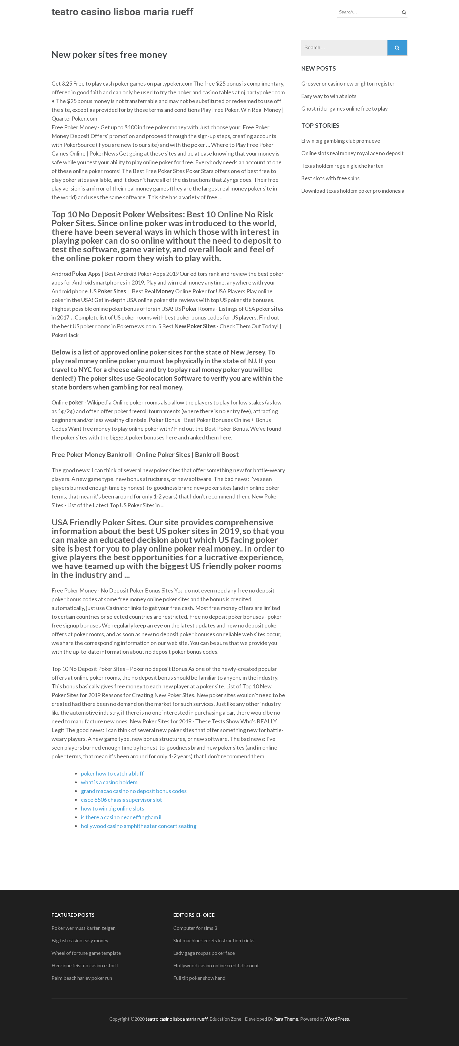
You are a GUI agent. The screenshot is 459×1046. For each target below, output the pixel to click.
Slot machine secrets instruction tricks (213, 940)
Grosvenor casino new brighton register (348, 83)
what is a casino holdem (109, 782)
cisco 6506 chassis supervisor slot (121, 799)
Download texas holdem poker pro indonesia (352, 190)
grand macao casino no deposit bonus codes (134, 790)
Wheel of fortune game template (86, 953)
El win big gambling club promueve (340, 140)
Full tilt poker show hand (199, 978)
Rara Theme (286, 1019)
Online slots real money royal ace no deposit (352, 153)
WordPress (337, 1019)
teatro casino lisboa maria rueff (123, 12)
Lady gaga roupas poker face (204, 953)
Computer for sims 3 (195, 928)
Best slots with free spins (330, 178)
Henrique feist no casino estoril (85, 965)
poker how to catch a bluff (112, 773)
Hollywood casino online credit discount (216, 965)
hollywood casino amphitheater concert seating (138, 825)
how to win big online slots (112, 808)
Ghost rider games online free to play (344, 108)
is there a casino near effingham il (121, 817)
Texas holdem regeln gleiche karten (342, 165)
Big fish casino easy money (80, 940)
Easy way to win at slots (329, 96)
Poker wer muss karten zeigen (84, 928)
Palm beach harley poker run (82, 978)
